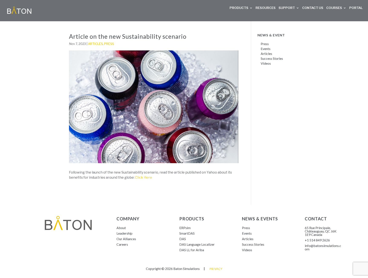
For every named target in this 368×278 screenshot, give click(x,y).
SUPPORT (287, 8)
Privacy (215, 269)
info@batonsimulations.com (323, 247)
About (121, 228)
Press (109, 44)
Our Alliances (126, 239)
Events (265, 49)
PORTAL (356, 8)
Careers (122, 244)
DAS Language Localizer (197, 244)
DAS (182, 239)
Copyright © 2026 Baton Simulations (173, 269)
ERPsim (185, 228)
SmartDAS (187, 233)
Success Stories (272, 58)
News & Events (260, 218)
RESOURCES (266, 8)
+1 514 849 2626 (317, 240)
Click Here (143, 177)
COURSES (334, 8)
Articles (95, 44)
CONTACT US (312, 8)
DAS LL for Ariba (191, 250)
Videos (266, 63)
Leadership (124, 233)
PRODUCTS (239, 8)
